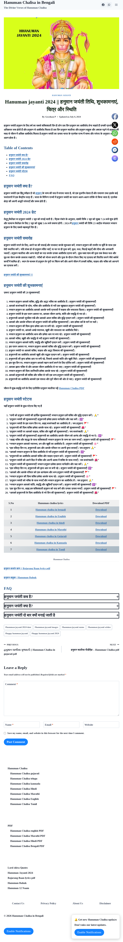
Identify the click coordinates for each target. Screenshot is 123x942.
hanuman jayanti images (46, 627)
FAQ (11, 175)
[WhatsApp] (109, 4)
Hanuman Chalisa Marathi (25, 794)
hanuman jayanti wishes (99, 627)
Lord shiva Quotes (18, 867)
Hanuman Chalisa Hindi (23, 788)
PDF (10, 825)
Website (89, 724)
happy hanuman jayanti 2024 (45, 633)
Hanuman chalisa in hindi (51, 523)
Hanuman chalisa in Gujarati (50, 536)
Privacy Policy (48, 903)
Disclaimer (105, 903)
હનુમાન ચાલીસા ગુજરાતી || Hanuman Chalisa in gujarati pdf (29, 649)
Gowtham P (50, 117)
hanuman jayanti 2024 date (18, 627)
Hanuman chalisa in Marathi (50, 529)
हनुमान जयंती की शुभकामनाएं (22, 167)
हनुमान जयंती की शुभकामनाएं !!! (18, 274)
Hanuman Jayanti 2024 (20, 872)
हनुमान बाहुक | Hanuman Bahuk (20, 577)
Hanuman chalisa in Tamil (50, 549)
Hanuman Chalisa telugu (23, 778)
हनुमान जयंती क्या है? (18, 155)
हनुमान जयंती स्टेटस (18, 171)
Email (49, 724)
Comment (11, 684)
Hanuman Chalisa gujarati (24, 773)
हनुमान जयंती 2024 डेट (19, 159)
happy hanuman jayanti (16, 633)
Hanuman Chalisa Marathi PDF (27, 836)
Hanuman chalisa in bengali (51, 509)
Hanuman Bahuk (17, 883)
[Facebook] (103, 4)
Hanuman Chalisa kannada (25, 783)
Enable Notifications (19, 931)
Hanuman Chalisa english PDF (27, 830)
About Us (78, 903)
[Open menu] (116, 4)
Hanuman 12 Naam (18, 888)
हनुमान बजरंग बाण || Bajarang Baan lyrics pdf (27, 568)
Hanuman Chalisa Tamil (23, 804)
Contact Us (18, 903)
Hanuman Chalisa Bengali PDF (27, 846)
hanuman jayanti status (73, 627)
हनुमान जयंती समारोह (18, 163)
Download (101, 509)
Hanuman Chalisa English (24, 799)
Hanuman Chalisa (17, 768)
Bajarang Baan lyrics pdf (21, 878)
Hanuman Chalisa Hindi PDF (26, 841)
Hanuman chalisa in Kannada (50, 542)
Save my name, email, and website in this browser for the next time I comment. (45, 733)
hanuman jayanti (61, 95)
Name (9, 724)
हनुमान (39, 193)
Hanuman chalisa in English (50, 516)
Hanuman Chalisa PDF (71, 388)
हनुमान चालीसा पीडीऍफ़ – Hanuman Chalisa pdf (95, 647)
